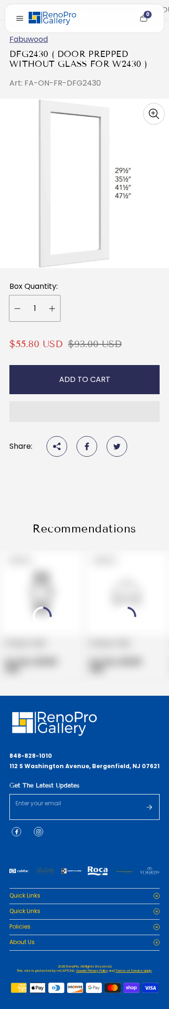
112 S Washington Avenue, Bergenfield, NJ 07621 (84, 766)
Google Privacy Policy (92, 971)
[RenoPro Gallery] (52, 18)
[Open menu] (20, 18)
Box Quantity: (33, 286)
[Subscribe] (149, 807)
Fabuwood (28, 39)
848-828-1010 (30, 756)
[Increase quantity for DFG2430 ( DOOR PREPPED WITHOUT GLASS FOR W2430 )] (52, 308)
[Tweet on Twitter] (117, 446)
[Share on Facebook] (87, 446)
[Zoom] (154, 113)
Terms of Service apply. (133, 971)
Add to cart (84, 379)
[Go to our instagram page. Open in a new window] (38, 831)
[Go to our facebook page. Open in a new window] (16, 831)
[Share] (56, 446)
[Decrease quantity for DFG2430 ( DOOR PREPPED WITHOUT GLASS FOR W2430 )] (17, 308)
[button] (84, 411)
